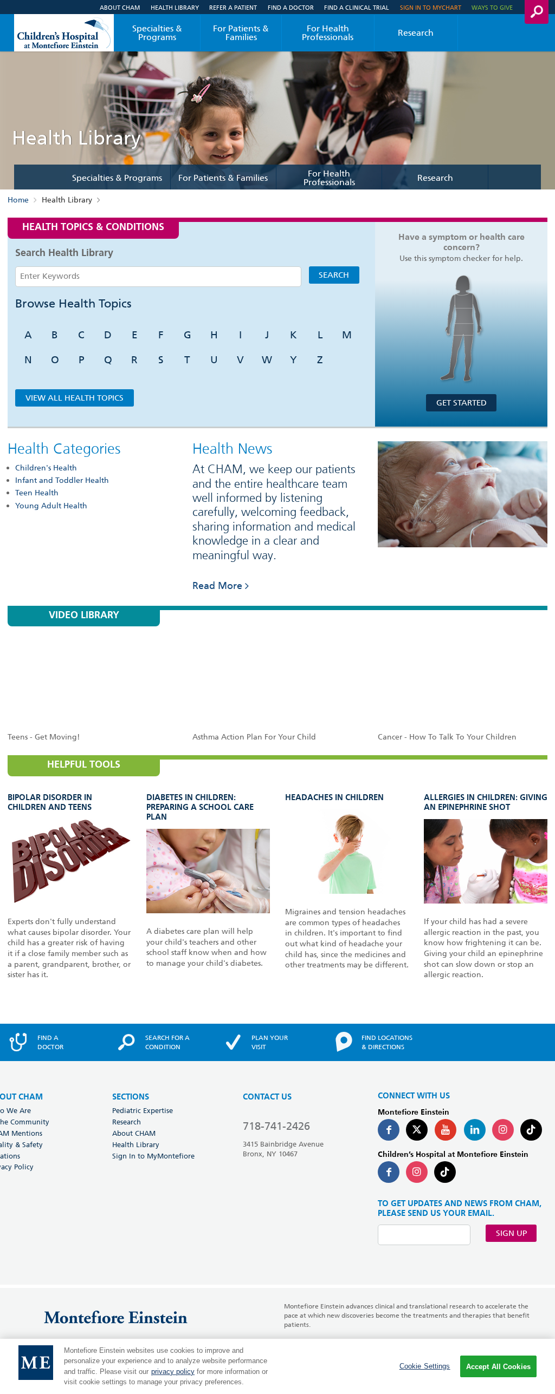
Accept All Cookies (498, 1367)
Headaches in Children (334, 798)
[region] (277, 1366)
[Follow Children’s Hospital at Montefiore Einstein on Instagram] (417, 1172)
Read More (217, 585)
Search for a (167, 1042)
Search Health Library (64, 253)
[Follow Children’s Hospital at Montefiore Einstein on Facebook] (388, 1172)
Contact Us (267, 1097)
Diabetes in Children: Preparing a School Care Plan (200, 807)
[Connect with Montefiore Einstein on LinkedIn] (475, 1130)
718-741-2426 (276, 1126)
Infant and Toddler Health (62, 480)
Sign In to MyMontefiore (153, 1155)
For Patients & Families (241, 32)
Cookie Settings (424, 1366)
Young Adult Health (51, 506)
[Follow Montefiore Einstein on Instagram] (503, 1130)
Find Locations (387, 1042)
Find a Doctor (291, 7)
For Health (327, 32)
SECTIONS (130, 1097)
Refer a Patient (233, 7)
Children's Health (46, 468)
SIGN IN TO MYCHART (430, 7)
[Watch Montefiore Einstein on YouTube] (445, 1130)
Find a (50, 1042)
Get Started (461, 403)
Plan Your (269, 1042)
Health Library (175, 7)
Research (416, 33)
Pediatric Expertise (142, 1110)
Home (18, 200)
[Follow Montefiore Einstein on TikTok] (531, 1130)
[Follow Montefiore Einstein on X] (417, 1130)
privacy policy (173, 1371)
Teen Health (37, 493)
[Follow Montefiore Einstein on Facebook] (388, 1130)
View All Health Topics (74, 398)
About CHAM (120, 7)
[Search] (536, 12)
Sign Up (511, 1233)
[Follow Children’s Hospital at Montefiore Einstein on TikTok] (445, 1172)
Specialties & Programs (157, 32)
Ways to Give (492, 7)
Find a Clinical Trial (356, 7)
